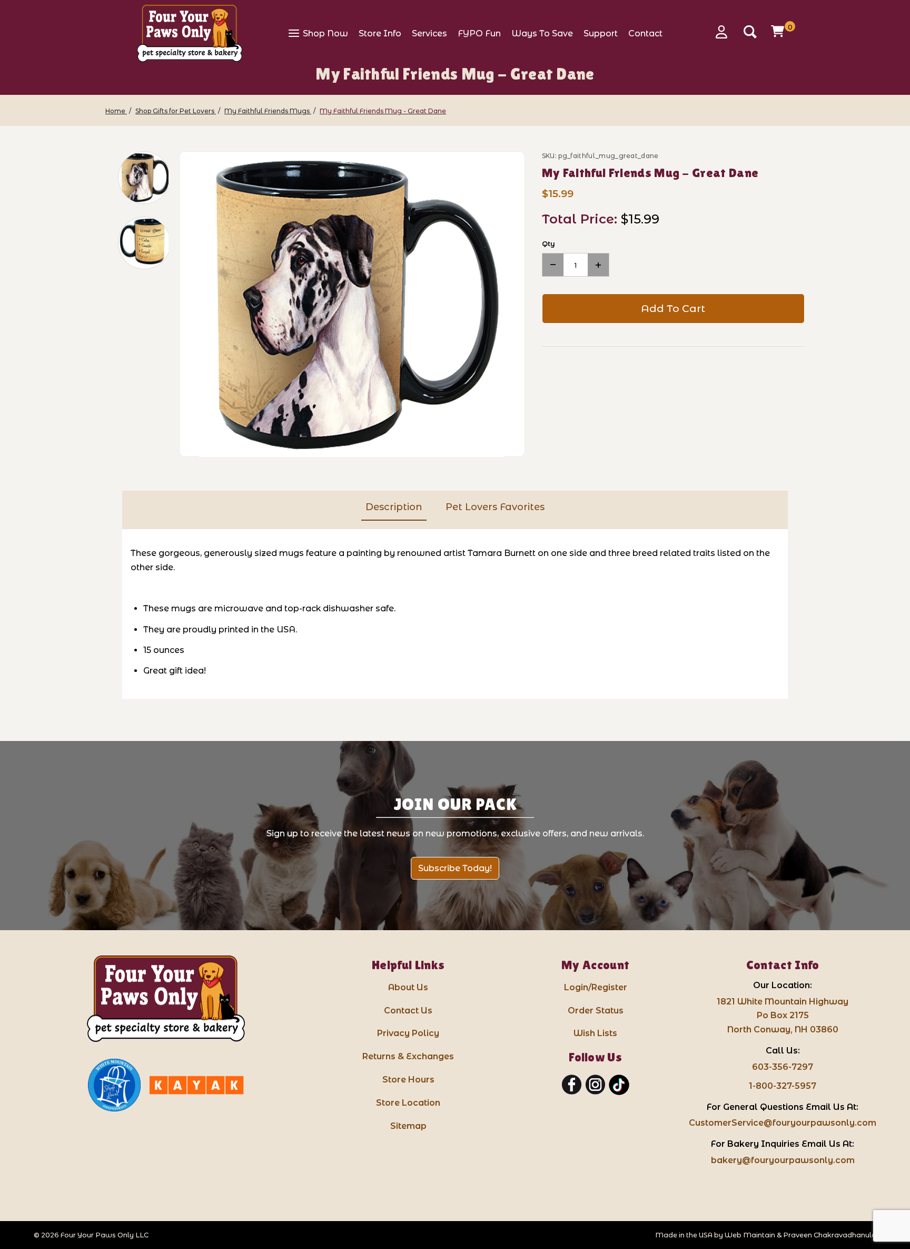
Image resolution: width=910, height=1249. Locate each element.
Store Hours (408, 1080)
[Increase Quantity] (598, 264)
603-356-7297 (782, 1067)
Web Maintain (750, 1235)
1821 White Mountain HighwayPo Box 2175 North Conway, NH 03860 (782, 1016)
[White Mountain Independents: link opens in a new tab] (114, 1085)
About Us (408, 987)
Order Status (596, 1011)
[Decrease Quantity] (552, 264)
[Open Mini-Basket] (779, 31)
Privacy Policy (408, 1033)
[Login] (725, 31)
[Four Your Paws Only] (189, 33)
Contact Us (408, 1011)
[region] (137, 304)
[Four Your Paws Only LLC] (166, 998)
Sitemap (408, 1126)
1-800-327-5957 (782, 1086)
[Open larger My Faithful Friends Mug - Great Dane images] (352, 304)
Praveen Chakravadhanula (829, 1235)
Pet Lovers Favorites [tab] (495, 507)
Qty (548, 243)
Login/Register (595, 987)
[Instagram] (595, 1085)
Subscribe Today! (455, 868)
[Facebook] (571, 1085)
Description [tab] (393, 507)
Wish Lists (595, 1033)
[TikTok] (619, 1085)
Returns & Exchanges (408, 1056)
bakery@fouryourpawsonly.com (783, 1160)
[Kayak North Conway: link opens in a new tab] (196, 1085)
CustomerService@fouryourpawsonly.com (782, 1123)
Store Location (408, 1103)
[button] (144, 177)
